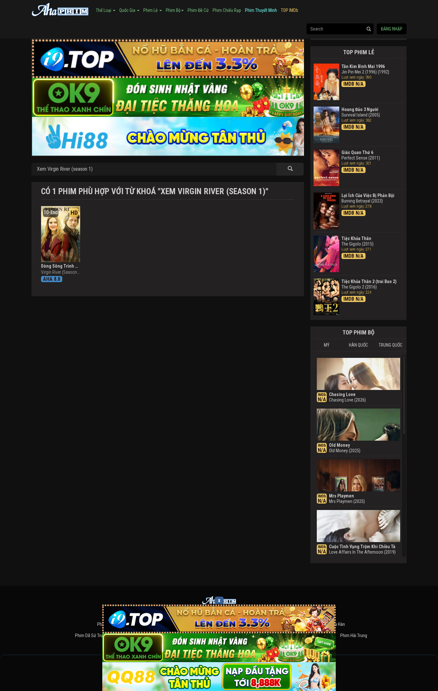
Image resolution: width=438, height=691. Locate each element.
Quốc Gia (127, 10)
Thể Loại (104, 10)
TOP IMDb (289, 10)
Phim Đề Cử (198, 10)
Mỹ (326, 345)
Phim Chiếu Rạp (227, 10)
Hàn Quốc (358, 345)
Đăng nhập (391, 28)
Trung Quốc (390, 345)
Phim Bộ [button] (173, 10)
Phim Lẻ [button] (151, 10)
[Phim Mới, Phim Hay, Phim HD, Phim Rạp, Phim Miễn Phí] (60, 8)
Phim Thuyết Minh (261, 10)
